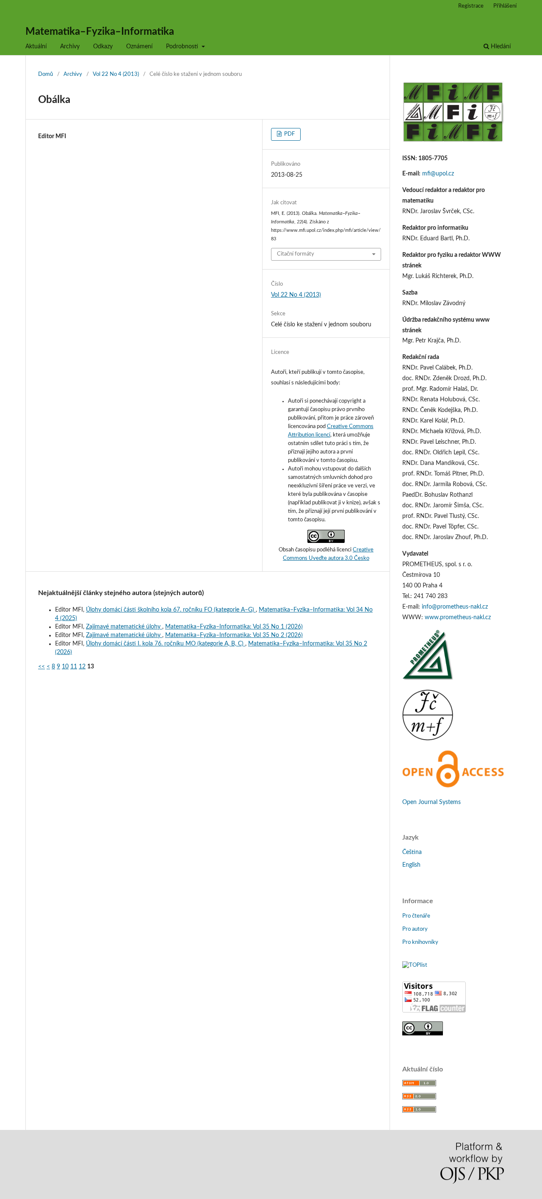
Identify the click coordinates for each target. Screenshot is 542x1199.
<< (41, 667)
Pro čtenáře (416, 916)
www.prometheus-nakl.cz (458, 617)
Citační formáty (295, 254)
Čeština (412, 852)
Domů (45, 74)
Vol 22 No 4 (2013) (116, 74)
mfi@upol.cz (438, 174)
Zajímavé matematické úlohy (124, 627)
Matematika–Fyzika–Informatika (99, 32)
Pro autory (415, 929)
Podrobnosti (183, 47)
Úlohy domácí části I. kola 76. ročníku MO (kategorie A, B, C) (165, 644)
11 (73, 667)
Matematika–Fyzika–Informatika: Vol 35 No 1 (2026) (234, 627)
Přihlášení (505, 6)
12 (82, 667)
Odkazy (103, 47)
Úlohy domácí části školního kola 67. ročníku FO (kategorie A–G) (171, 610)
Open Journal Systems (431, 802)
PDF (289, 134)
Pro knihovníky (420, 942)
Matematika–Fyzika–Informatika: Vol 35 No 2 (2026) (234, 635)
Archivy (70, 47)
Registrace (471, 6)
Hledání (500, 47)
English (411, 865)
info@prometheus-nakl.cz (455, 607)
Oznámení (139, 47)
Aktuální (36, 47)
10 (65, 667)
